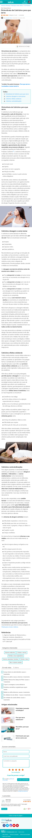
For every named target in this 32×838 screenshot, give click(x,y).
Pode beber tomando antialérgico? (22, 710)
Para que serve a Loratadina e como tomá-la (15, 85)
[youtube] (14, 825)
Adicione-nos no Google (24, 46)
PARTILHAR (24, 3)
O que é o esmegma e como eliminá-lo (14, 685)
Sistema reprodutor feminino (10, 659)
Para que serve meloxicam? (20, 719)
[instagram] (10, 825)
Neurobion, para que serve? (22, 728)
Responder (4, 809)
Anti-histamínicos (28, 5)
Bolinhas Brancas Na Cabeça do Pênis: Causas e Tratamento (16, 681)
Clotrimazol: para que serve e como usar (22, 737)
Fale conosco (5, 834)
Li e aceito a (8, 779)
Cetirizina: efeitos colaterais (13, 99)
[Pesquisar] (30, 2)
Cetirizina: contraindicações (13, 101)
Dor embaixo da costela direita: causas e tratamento (14, 699)
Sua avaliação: (15, 772)
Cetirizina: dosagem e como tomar (15, 96)
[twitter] (7, 825)
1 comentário (21, 15)
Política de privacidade (25, 834)
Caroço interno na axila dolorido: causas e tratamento (15, 673)
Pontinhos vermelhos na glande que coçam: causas (15, 688)
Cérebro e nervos (21, 652)
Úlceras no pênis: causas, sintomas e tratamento (17, 677)
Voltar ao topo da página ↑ (16, 816)
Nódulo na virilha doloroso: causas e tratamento (17, 692)
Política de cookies (6, 836)
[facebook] (4, 825)
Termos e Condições (14, 834)
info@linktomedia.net (22, 791)
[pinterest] (17, 825)
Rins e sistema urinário (16, 662)
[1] (13, 151)
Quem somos (21, 832)
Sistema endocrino (10, 652)
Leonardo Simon (8, 18)
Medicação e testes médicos (17, 5)
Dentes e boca (24, 659)
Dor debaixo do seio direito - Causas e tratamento (17, 695)
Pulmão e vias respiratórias (15, 656)
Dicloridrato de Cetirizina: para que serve (17, 94)
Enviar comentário (23, 779)
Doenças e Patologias (5, 5)
